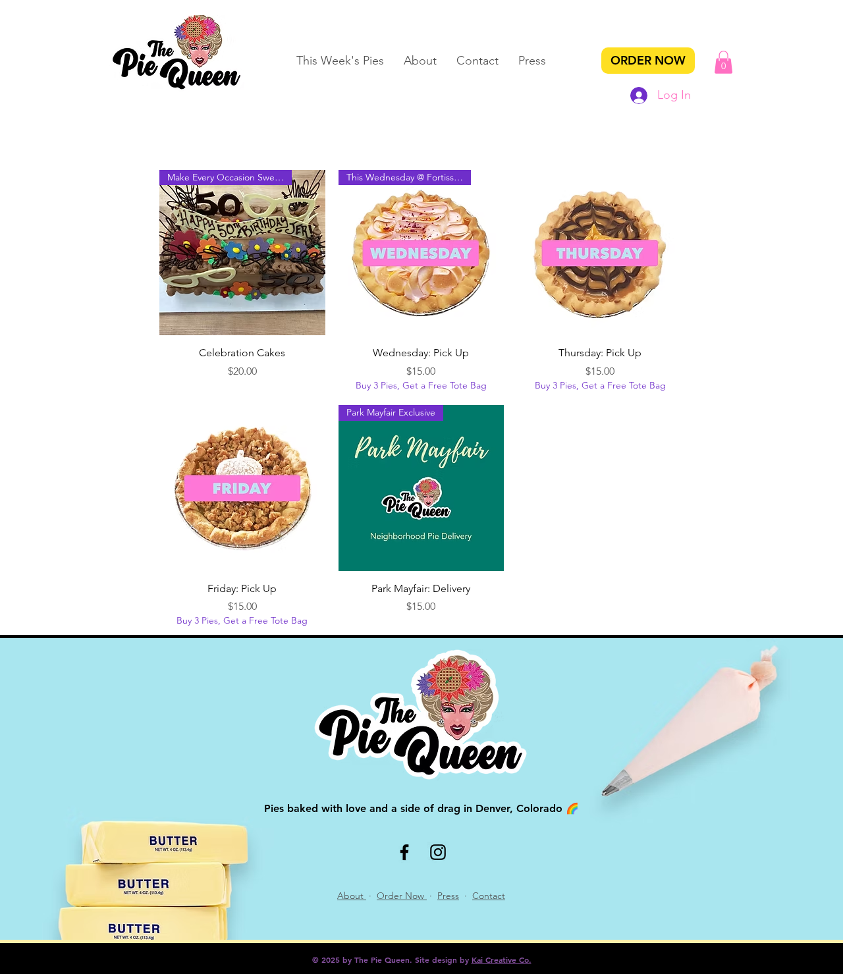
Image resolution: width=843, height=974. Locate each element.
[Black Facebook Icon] (404, 852)
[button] (723, 62)
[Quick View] (600, 253)
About (351, 896)
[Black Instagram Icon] (438, 852)
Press (448, 896)
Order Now (402, 896)
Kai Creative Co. (501, 959)
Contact (488, 896)
